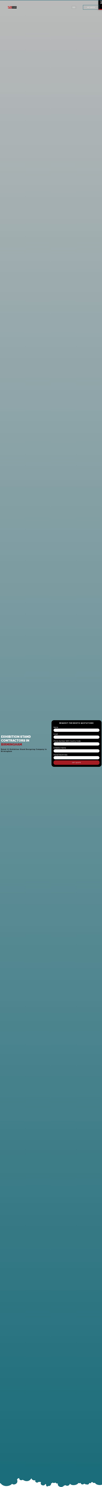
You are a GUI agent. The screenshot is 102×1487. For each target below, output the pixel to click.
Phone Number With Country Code (67, 741)
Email (55, 734)
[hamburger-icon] (74, 7)
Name (55, 727)
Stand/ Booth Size (60, 755)
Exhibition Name (59, 748)
